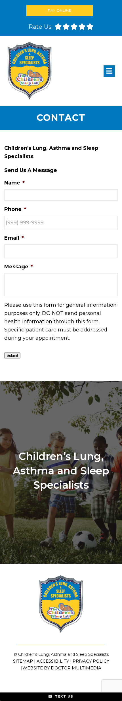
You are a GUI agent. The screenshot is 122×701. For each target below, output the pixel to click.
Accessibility (53, 661)
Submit (12, 355)
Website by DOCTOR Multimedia (61, 668)
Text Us (63, 696)
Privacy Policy (91, 661)
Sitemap (23, 661)
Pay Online (59, 10)
